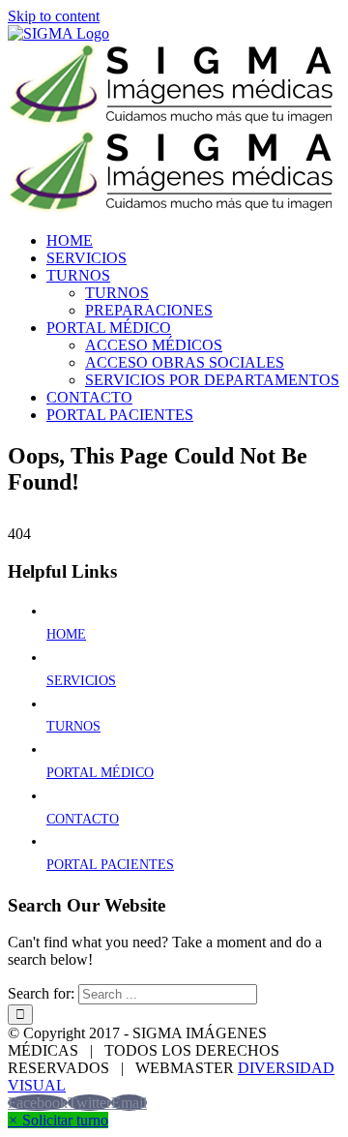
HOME (66, 634)
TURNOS (73, 726)
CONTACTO (82, 819)
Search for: (41, 993)
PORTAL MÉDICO (100, 772)
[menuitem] (69, 240)
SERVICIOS (81, 680)
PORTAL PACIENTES (110, 864)
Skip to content (54, 16)
